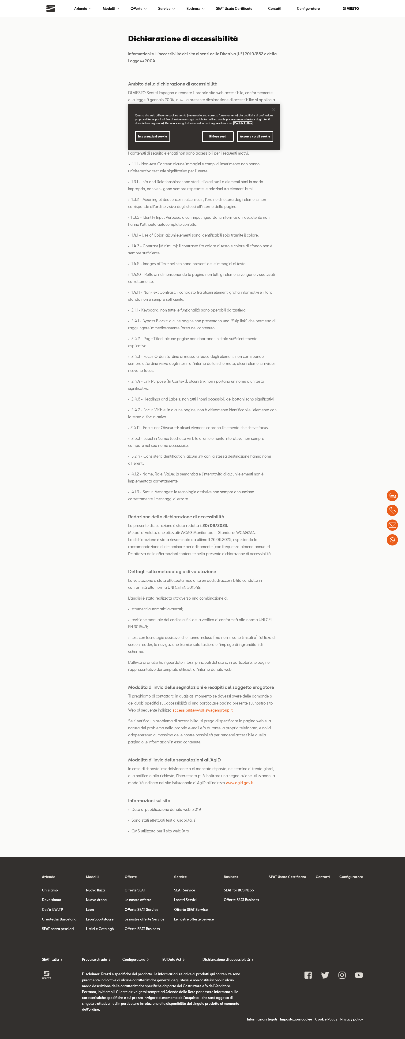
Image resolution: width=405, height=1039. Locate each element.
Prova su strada (94, 959)
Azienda (80, 9)
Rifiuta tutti (217, 136)
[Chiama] (392, 510)
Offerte (136, 9)
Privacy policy (351, 1019)
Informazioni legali (262, 1019)
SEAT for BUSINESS (239, 890)
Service (164, 9)
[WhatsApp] (392, 539)
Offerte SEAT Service (141, 910)
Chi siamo (50, 890)
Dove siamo (51, 900)
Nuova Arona (96, 900)
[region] (204, 127)
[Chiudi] (274, 109)
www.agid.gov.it (239, 782)
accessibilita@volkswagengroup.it (202, 710)
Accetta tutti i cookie (255, 136)
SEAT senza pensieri (58, 929)
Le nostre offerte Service (145, 919)
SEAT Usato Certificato (234, 9)
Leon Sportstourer (100, 919)
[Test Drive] (392, 495)
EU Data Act (171, 959)
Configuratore (308, 9)
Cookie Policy (326, 1019)
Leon (90, 910)
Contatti (274, 9)
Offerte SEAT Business (142, 929)
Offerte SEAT (135, 890)
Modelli (109, 9)
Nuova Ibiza (95, 890)
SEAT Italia (50, 959)
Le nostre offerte (138, 900)
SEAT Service (184, 890)
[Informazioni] (392, 525)
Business (193, 9)
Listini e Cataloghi (100, 929)
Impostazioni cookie (152, 136)
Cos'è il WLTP (52, 910)
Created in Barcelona (59, 919)
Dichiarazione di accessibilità (222, 959)
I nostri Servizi (185, 900)
